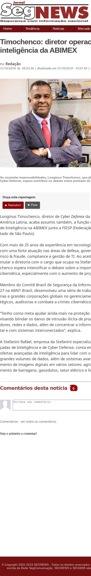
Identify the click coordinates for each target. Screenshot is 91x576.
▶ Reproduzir (13, 205)
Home (7, 28)
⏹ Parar (32, 204)
